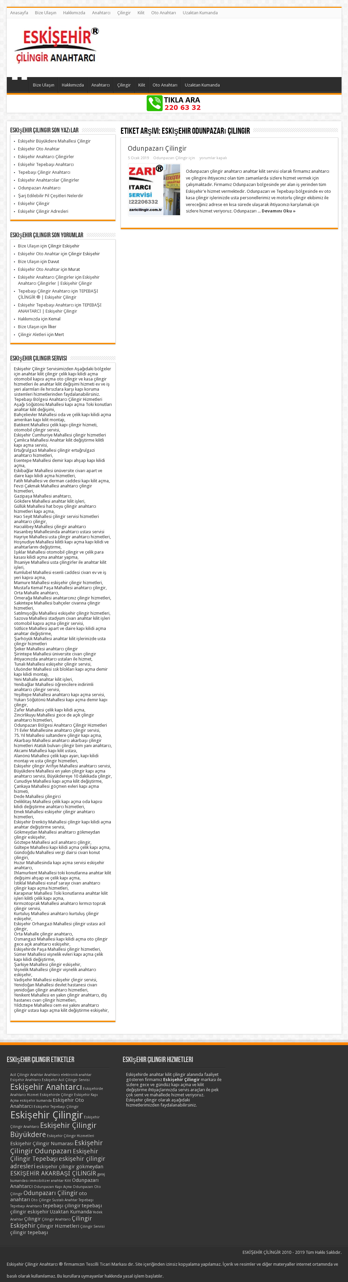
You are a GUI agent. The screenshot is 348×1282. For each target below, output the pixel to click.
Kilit (141, 12)
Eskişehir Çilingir (34, 203)
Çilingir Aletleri (32, 334)
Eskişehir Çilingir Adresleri (43, 211)
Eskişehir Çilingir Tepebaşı (54, 1155)
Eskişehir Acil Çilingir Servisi (66, 1080)
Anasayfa (19, 12)
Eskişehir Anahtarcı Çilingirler (46, 156)
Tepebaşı (86, 1200)
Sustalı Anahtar (64, 1200)
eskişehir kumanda (36, 1100)
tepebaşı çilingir (62, 1206)
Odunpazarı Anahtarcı (39, 187)
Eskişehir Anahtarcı (46, 1087)
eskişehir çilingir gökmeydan (69, 1167)
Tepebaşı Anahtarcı (26, 1206)
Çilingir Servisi (92, 1226)
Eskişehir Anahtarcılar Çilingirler (48, 180)
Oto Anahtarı (163, 12)
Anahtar (36, 1075)
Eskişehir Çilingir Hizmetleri (70, 1136)
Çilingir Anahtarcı (56, 1219)
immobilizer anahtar (47, 1180)
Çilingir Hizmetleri (58, 1226)
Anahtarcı (101, 12)
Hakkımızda (74, 12)
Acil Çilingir (19, 1075)
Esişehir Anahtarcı (25, 1080)
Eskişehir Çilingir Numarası (41, 1143)
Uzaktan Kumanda (200, 12)
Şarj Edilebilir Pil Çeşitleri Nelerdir (50, 195)
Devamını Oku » (279, 210)
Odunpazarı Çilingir (157, 148)
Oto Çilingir (41, 1200)
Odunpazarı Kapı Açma (53, 1187)
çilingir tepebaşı (29, 1232)
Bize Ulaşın (45, 12)
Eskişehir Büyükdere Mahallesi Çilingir (54, 141)
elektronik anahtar (76, 1075)
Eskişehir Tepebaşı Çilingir (56, 1106)
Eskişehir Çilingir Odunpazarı (56, 1147)
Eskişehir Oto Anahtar (39, 148)
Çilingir (124, 12)
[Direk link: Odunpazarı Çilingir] (154, 189)
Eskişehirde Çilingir (56, 1095)
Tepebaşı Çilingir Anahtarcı (44, 172)
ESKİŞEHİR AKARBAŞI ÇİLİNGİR (53, 1173)
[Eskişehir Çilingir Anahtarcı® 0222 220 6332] (56, 60)
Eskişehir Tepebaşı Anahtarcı (46, 164)
